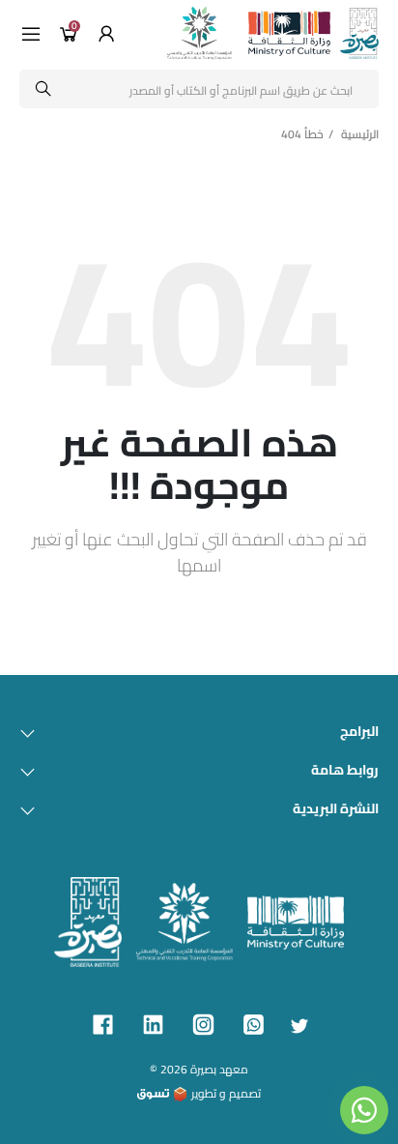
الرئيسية (360, 134)
